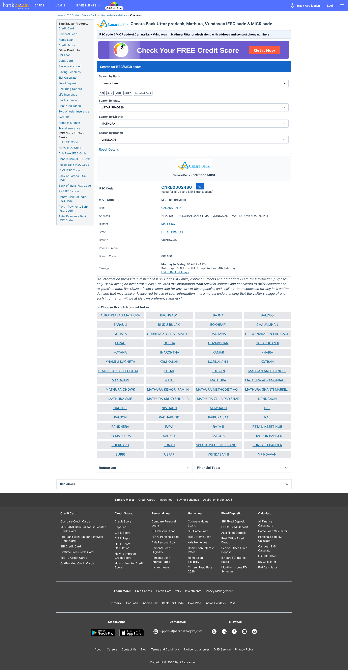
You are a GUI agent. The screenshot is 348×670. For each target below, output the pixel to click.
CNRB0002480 (176, 187)
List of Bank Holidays (175, 272)
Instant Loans (160, 567)
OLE (267, 408)
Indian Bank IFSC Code (74, 164)
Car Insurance (68, 100)
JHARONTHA (169, 352)
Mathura (122, 15)
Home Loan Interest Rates (201, 550)
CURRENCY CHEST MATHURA (169, 334)
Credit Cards (146, 499)
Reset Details (109, 149)
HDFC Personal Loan (165, 536)
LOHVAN (218, 371)
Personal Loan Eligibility (161, 550)
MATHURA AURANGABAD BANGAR (267, 380)
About (99, 649)
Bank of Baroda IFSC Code (72, 178)
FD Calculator (267, 556)
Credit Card (66, 28)
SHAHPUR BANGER (267, 436)
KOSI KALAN (169, 362)
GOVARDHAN (218, 343)
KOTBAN (267, 362)
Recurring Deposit (70, 89)
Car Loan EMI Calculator (267, 548)
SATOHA (218, 436)
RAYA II (218, 426)
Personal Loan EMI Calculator (270, 538)
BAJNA (218, 315)
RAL (267, 417)
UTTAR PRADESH (172, 232)
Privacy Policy (244, 649)
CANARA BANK (171, 207)
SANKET (169, 436)
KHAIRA (267, 352)
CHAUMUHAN (267, 325)
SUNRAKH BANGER (267, 445)
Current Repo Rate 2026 (200, 569)
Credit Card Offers (168, 591)
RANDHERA (120, 426)
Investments (193, 591)
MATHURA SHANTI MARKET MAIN (267, 389)
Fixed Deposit (68, 83)
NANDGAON (267, 399)
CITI (118, 93)
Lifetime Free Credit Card (77, 552)
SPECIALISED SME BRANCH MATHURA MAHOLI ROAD (218, 445)
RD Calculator (267, 561)
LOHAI (169, 371)
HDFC (127, 93)
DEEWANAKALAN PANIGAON (267, 334)
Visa (232, 603)
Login (330, 5)
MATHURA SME (120, 399)
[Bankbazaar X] (214, 631)
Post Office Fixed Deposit (232, 540)
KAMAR (218, 352)
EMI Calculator (68, 77)
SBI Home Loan (198, 531)
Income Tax (150, 603)
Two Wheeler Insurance (74, 111)
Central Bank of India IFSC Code (72, 199)
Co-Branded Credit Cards (77, 563)
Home (59, 15)
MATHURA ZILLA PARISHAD (218, 399)
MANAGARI (120, 380)
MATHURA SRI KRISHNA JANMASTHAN (169, 399)
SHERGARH (120, 445)
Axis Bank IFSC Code (72, 153)
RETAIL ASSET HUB (267, 426)
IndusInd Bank (143, 93)
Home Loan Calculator (272, 531)
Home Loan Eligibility (195, 559)
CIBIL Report (123, 538)
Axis (110, 93)
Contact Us (129, 649)
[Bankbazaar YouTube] (255, 631)
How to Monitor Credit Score (129, 565)
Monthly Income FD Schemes (234, 569)
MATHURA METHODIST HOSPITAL (218, 389)
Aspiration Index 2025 (217, 499)
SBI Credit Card (70, 546)
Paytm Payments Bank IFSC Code (73, 208)
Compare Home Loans (198, 523)
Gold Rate (194, 603)
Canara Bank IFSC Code (74, 159)
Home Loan (66, 39)
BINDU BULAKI (169, 325)
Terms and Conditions (165, 649)
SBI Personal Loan (163, 531)
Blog (144, 649)
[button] (200, 186)
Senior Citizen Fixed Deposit (234, 550)
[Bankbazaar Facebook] (234, 631)
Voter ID (64, 117)
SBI (102, 93)
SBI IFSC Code (68, 142)
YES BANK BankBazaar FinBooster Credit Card (83, 529)
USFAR (169, 454)
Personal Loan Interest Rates (161, 559)
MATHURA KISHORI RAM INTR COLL (169, 389)
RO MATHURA (120, 436)
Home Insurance (69, 122)
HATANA (120, 352)
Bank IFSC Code (173, 603)
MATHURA (168, 224)
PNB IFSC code (69, 191)
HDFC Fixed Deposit (234, 527)
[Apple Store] (131, 632)
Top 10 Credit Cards (73, 557)
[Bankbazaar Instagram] (245, 631)
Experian (120, 527)
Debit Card (66, 60)
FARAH (120, 343)
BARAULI (120, 325)
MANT (169, 380)
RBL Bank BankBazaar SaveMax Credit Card (81, 538)
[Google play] (103, 632)
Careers (112, 649)
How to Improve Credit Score (125, 555)
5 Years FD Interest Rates (233, 559)
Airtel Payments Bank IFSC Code (73, 218)
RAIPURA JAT (218, 417)
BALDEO (267, 315)
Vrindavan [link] (136, 15)
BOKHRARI (218, 325)
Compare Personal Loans (164, 523)
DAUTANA (218, 334)
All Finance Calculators (265, 523)
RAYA (169, 426)
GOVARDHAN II (267, 343)
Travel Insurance (69, 128)
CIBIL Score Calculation (122, 546)
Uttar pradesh (107, 15)
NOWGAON (218, 408)
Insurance (166, 499)
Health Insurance (70, 105)
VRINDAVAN (267, 454)
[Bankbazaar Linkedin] (224, 631)
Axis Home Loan (198, 542)
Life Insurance (68, 94)
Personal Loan (68, 34)
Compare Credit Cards (75, 521)
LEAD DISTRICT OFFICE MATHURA (120, 371)
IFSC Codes (72, 15)
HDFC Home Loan (199, 536)
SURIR (120, 454)
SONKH (169, 445)
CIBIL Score (122, 532)
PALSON (120, 417)
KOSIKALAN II (218, 362)
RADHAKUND (169, 417)
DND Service (222, 649)
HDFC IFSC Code (70, 147)
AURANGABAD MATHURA (120, 315)
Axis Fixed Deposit (233, 532)
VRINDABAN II (218, 454)
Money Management (219, 591)
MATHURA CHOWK (120, 389)
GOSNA (169, 343)
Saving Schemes (70, 72)
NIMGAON (169, 408)
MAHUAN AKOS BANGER (267, 371)
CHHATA (120, 334)
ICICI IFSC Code (69, 170)
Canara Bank (89, 15)
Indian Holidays (215, 603)
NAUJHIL (120, 408)
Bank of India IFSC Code (75, 185)
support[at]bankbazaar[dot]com (180, 631)
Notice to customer (196, 649)
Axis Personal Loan (164, 542)
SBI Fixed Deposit (233, 521)
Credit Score (67, 45)
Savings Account (70, 66)
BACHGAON (169, 315)
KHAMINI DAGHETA (120, 362)
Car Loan (64, 55)
